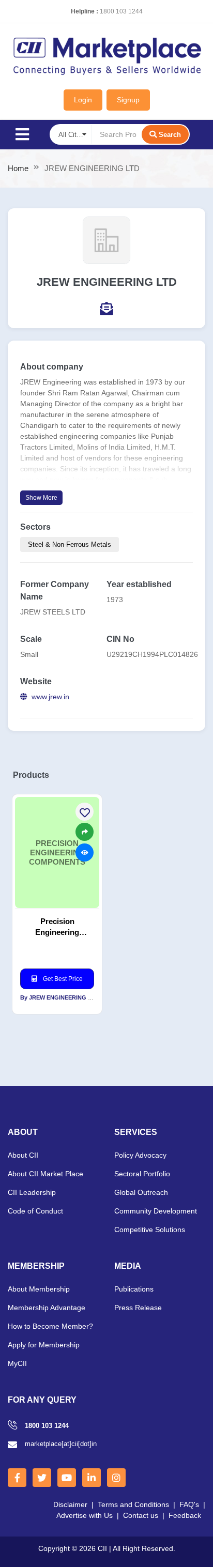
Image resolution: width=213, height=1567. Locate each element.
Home (18, 168)
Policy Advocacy (140, 1155)
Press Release (138, 1307)
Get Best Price (62, 978)
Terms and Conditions (133, 1504)
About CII (23, 1155)
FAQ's (189, 1504)
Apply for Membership (44, 1345)
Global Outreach (141, 1192)
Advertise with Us (84, 1515)
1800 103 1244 (121, 11)
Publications (134, 1289)
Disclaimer (70, 1504)
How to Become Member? (50, 1326)
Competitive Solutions (149, 1229)
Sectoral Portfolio (142, 1174)
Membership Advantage (46, 1307)
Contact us (140, 1515)
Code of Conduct (35, 1211)
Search (170, 135)
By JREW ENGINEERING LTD (59, 997)
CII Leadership (32, 1192)
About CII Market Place (45, 1174)
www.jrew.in (50, 697)
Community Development (155, 1211)
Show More (41, 497)
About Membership (39, 1289)
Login (83, 100)
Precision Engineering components (57, 927)
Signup (128, 100)
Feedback (185, 1515)
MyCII (17, 1363)
